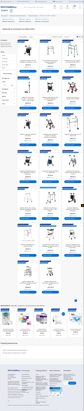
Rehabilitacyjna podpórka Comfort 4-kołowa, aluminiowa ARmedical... (50, 136)
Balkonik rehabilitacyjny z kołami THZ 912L (28, 245)
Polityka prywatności (27, 378)
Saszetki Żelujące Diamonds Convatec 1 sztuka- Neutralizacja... (42, 330)
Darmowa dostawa (7, 1)
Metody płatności (26, 376)
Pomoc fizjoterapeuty (23, 1)
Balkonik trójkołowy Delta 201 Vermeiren (28, 135)
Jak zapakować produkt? (28, 387)
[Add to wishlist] (36, 42)
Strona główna (4, 15)
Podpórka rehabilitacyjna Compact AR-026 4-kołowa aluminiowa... (73, 246)
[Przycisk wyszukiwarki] (43, 7)
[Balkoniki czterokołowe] (42, 19)
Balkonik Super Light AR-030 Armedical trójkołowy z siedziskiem (50, 99)
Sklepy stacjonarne (40, 398)
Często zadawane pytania (42, 396)
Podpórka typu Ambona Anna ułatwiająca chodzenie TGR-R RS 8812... (50, 246)
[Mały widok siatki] (79, 36)
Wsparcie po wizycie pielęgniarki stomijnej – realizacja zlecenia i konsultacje (41, 388)
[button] (55, 6)
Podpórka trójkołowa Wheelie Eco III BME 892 (50, 171)
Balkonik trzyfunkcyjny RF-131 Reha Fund (73, 135)
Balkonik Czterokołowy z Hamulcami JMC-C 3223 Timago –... (50, 209)
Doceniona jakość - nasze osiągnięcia (28, 383)
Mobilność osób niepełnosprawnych (18, 15)
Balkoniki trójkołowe (5, 44)
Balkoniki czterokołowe (6, 46)
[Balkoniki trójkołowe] (25, 19)
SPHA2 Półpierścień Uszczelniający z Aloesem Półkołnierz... (59, 330)
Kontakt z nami (25, 392)
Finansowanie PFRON (42, 1)
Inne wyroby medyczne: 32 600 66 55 (16, 396)
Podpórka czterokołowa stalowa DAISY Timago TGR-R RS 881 (73, 172)
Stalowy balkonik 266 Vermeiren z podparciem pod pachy (28, 283)
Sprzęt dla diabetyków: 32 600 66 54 (15, 394)
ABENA (3, 55)
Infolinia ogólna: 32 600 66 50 (14, 397)
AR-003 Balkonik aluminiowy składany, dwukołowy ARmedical (50, 62)
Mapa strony (53, 385)
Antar (3, 68)
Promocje (38, 392)
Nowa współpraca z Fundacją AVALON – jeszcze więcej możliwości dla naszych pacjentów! (56, 380)
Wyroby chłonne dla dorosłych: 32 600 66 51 (17, 389)
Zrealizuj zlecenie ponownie (77, 1)
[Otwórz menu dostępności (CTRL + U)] (82, 205)
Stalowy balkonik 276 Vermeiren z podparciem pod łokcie (50, 283)
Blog (37, 400)
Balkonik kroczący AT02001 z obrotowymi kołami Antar (73, 61)
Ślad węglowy (25, 385)
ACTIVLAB (4, 61)
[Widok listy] (82, 37)
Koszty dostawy (25, 374)
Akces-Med (5, 64)
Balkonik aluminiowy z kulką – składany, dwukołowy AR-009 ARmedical (28, 209)
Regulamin (24, 380)
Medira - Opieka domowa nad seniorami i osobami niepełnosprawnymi (56, 375)
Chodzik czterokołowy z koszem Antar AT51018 (72, 98)
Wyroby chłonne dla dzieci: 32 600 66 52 (16, 391)
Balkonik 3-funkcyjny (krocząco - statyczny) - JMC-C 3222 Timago (28, 99)
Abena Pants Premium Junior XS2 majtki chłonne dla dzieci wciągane (8, 330)
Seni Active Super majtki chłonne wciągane (75, 330)
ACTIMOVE (5, 58)
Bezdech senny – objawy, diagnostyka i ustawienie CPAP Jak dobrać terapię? (42, 384)
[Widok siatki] (77, 36)
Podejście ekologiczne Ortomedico (27, 390)
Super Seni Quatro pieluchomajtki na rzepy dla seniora (25, 330)
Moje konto (38, 394)
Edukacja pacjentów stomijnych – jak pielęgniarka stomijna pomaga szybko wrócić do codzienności (42, 378)
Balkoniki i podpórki (33, 15)
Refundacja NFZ (59, 1)
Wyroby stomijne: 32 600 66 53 (14, 392)
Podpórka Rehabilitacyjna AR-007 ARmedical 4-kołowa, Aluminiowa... (28, 172)
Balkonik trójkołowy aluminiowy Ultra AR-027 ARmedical (73, 209)
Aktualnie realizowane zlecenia (41, 402)
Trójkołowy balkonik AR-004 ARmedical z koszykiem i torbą (27, 61)
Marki (2, 52)
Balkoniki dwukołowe (6, 43)
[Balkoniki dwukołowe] (8, 19)
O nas (37, 374)
